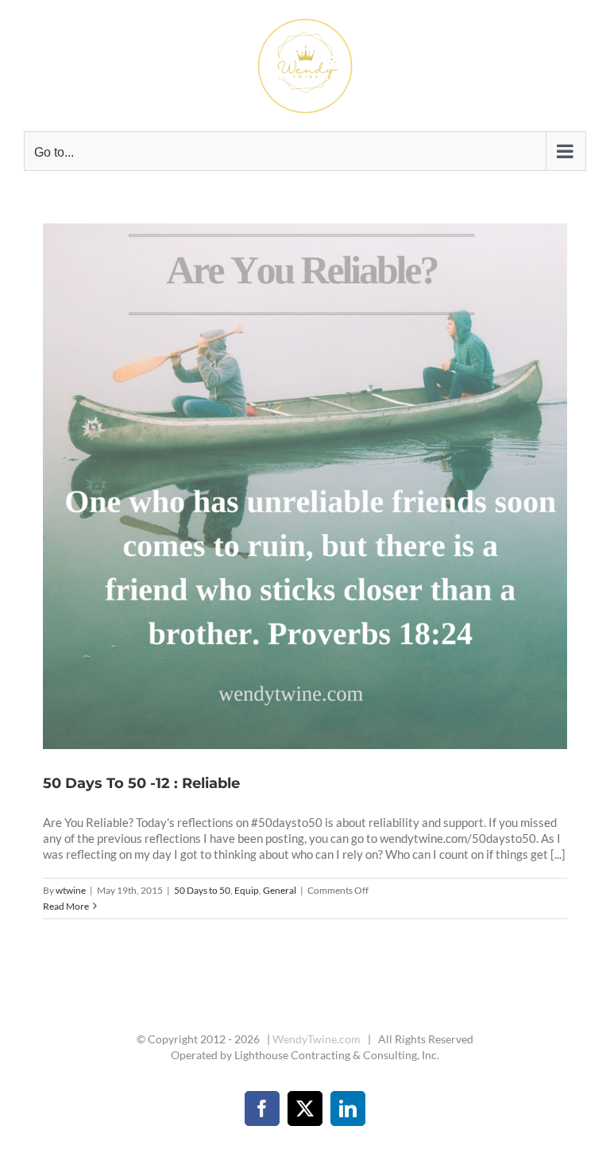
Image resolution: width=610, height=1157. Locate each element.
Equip (246, 890)
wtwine (71, 890)
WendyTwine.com (316, 1039)
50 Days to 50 (202, 890)
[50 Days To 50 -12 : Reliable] (305, 486)
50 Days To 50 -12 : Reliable (286, 487)
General (279, 890)
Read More (66, 906)
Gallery (325, 487)
